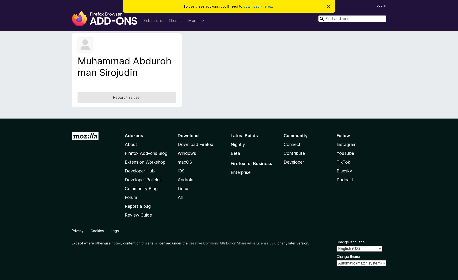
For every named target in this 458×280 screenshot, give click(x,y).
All (180, 197)
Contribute (294, 153)
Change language (351, 242)
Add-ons (134, 135)
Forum (131, 197)
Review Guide (138, 215)
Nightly (238, 144)
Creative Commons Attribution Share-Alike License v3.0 (232, 243)
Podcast (345, 179)
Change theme (348, 256)
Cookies (97, 231)
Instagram (346, 144)
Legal (115, 231)
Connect (292, 144)
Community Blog (141, 188)
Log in (381, 5)
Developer (294, 162)
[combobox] (352, 19)
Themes (175, 20)
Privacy (77, 231)
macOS (185, 162)
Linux (183, 188)
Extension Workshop (145, 162)
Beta (235, 153)
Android (185, 179)
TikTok (343, 162)
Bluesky (344, 170)
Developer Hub (140, 170)
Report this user (127, 97)
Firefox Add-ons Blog (146, 153)
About (131, 144)
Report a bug (138, 206)
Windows (187, 153)
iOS (181, 170)
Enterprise (240, 172)
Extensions (153, 20)
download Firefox (257, 6)
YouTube (345, 153)
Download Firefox (195, 144)
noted (116, 243)
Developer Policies (143, 179)
